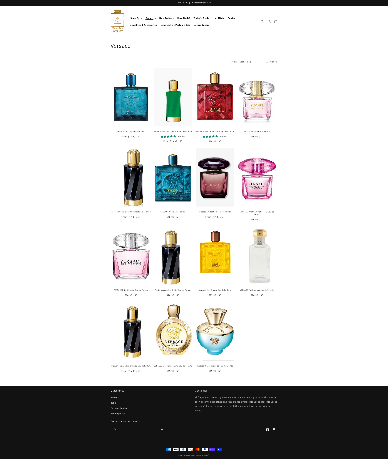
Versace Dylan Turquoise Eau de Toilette (215, 366)
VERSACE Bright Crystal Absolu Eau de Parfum (257, 213)
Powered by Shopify (202, 455)
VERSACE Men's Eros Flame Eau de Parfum (215, 131)
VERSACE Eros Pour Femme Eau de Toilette (173, 366)
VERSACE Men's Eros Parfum (173, 212)
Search (114, 397)
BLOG (113, 403)
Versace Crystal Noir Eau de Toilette (215, 212)
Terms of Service (119, 408)
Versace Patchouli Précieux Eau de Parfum (173, 131)
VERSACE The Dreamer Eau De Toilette (257, 290)
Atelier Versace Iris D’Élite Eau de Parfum (173, 290)
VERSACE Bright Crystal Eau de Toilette (131, 290)
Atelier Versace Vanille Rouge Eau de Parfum (131, 366)
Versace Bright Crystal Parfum (257, 131)
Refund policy (118, 413)
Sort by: (233, 61)
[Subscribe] (161, 429)
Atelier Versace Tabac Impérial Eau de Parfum (131, 212)
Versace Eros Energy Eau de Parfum (215, 290)
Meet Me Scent (189, 455)
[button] (136, 18)
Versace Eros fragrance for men (131, 131)
